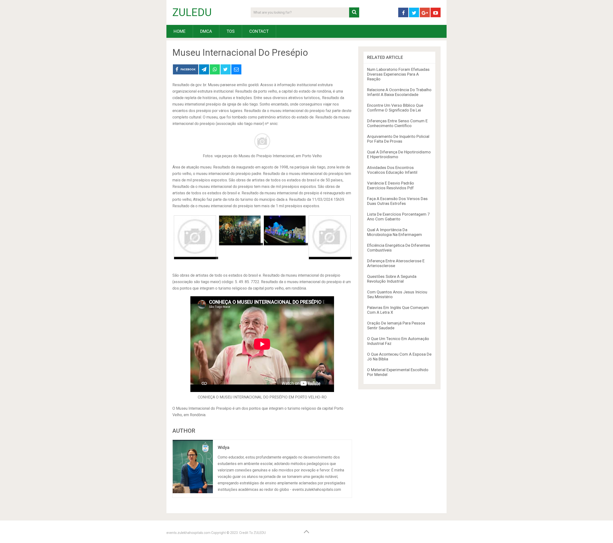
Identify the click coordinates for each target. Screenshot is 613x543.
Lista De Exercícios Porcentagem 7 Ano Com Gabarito (398, 216)
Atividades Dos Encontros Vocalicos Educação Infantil (392, 170)
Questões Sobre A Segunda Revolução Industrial (391, 279)
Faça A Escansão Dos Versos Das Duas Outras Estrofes (397, 201)
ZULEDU (192, 12)
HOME (180, 31)
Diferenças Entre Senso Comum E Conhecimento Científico (397, 123)
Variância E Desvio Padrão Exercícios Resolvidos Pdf (390, 185)
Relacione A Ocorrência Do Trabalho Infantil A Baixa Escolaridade (399, 92)
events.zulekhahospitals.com (188, 533)
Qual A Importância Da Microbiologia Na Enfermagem (394, 232)
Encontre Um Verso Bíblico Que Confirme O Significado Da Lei (395, 107)
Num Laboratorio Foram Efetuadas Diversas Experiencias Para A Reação (398, 74)
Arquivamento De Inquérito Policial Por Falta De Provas (398, 139)
